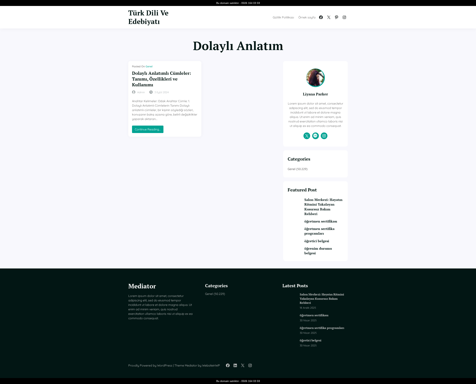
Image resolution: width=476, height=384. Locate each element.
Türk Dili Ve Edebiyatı (148, 17)
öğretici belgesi (316, 241)
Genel (149, 66)
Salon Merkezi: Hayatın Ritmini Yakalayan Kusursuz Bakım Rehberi (323, 206)
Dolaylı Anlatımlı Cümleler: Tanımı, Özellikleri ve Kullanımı (161, 79)
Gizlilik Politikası (283, 17)
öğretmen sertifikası (320, 221)
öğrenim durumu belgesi (318, 250)
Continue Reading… (149, 130)
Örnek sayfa (307, 17)
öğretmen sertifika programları (319, 231)
